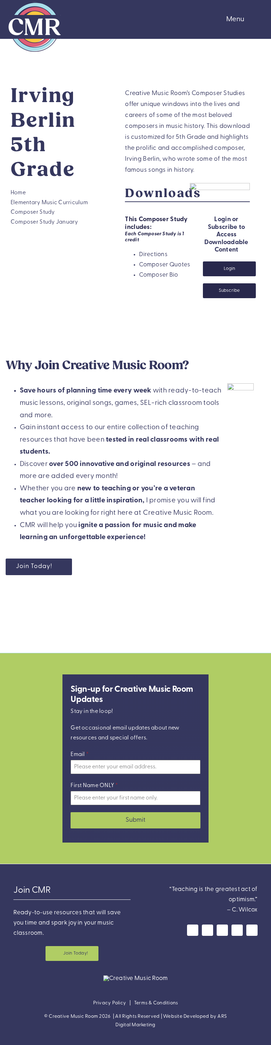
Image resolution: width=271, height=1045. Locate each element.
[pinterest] (237, 930)
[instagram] (207, 930)
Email (80, 754)
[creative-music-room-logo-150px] (34, 3)
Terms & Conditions (156, 1003)
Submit (135, 820)
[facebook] (192, 930)
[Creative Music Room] (135, 978)
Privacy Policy (109, 1003)
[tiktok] (252, 930)
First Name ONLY (94, 786)
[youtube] (222, 930)
